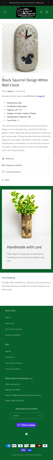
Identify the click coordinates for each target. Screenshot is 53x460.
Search (8, 317)
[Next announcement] (48, 3)
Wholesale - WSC (22, 455)
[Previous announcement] (5, 3)
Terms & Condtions (13, 335)
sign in (10, 91)
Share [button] (7, 180)
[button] (5, 12)
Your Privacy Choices (13, 329)
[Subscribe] (39, 416)
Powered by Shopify (35, 455)
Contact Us (9, 323)
